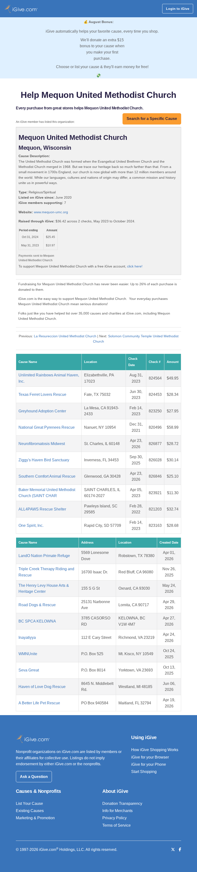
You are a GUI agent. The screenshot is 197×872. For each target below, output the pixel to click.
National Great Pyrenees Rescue (46, 427)
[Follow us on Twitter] (173, 850)
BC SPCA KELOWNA (37, 621)
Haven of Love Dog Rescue (42, 687)
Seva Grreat (28, 670)
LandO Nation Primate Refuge (44, 556)
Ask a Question (34, 777)
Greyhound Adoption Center (42, 411)
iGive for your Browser (150, 757)
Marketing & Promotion (35, 818)
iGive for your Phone (148, 764)
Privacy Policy (114, 818)
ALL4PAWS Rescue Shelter (42, 509)
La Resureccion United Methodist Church (65, 336)
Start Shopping (144, 772)
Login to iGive (177, 9)
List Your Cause (29, 803)
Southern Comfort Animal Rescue (46, 476)
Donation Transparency (122, 803)
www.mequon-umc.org (51, 212)
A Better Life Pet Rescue (39, 703)
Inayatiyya (27, 637)
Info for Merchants (117, 811)
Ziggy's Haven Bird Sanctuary (43, 460)
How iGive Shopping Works (154, 750)
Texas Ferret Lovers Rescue (42, 394)
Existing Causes (30, 811)
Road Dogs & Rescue (37, 605)
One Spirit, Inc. (30, 525)
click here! (134, 266)
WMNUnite (27, 654)
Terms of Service (116, 825)
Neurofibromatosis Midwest (41, 444)
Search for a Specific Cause (152, 119)
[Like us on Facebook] (180, 850)
